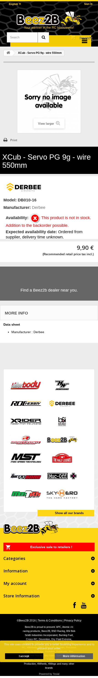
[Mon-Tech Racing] (25, 494)
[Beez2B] (49, 19)
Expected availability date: (31, 232)
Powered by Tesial (49, 674)
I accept (24, 656)
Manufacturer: (17, 207)
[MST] (25, 457)
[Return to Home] (8, 53)
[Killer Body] (25, 385)
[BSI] (62, 421)
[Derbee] (62, 403)
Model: (10, 200)
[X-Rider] (25, 421)
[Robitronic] (25, 439)
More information (74, 656)
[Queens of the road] (25, 476)
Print (13, 140)
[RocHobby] (25, 403)
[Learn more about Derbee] (23, 186)
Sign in (88, 3)
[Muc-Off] (62, 476)
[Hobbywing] (62, 385)
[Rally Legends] (62, 457)
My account (15, 583)
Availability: (17, 218)
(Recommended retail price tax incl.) (68, 254)
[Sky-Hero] (62, 494)
